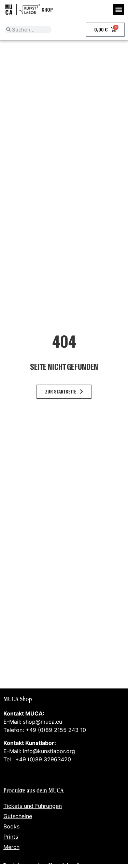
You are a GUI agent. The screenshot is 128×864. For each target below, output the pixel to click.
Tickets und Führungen (32, 805)
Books (11, 826)
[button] (119, 9)
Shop (47, 9)
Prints (10, 836)
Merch (11, 846)
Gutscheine (17, 816)
